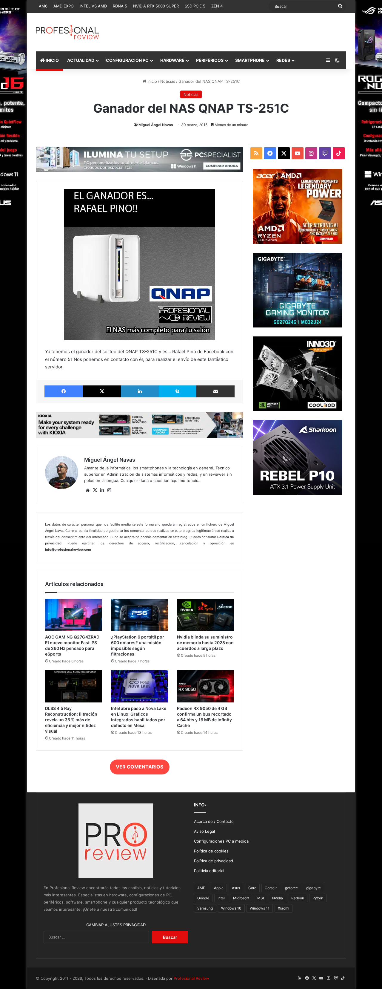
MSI (260, 898)
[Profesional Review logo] (67, 32)
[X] (94, 490)
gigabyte (313, 888)
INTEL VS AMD (93, 6)
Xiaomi (283, 908)
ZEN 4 (217, 6)
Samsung (205, 908)
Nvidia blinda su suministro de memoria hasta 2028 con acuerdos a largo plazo (205, 642)
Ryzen (317, 898)
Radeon (297, 898)
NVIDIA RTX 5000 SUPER (156, 6)
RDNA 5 (120, 6)
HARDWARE (172, 60)
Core (252, 888)
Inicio (151, 81)
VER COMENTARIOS (139, 767)
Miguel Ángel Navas (155, 125)
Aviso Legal (204, 831)
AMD (201, 888)
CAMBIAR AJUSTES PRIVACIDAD (116, 924)
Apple (219, 888)
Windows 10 (231, 908)
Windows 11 (259, 908)
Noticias (167, 81)
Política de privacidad (213, 860)
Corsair (271, 888)
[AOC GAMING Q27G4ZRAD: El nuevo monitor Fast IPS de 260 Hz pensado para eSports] (73, 615)
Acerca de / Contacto (214, 821)
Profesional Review (191, 978)
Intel (221, 898)
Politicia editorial (209, 870)
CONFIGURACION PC (127, 60)
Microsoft (241, 898)
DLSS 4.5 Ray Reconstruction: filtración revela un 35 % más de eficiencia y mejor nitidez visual (71, 720)
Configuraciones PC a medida (221, 841)
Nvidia (277, 898)
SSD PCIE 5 (195, 6)
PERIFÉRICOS (210, 60)
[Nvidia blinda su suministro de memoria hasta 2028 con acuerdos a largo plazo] (205, 615)
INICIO (52, 60)
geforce (291, 888)
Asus (236, 888)
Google (203, 898)
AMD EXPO (63, 6)
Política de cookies (211, 851)
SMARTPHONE (250, 60)
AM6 (43, 6)
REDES (283, 60)
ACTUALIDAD (80, 60)
